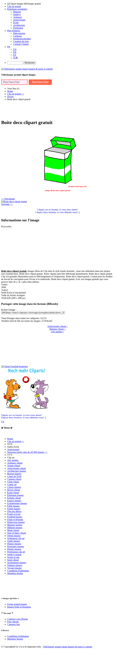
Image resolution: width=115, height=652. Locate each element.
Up (2, 421)
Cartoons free (13, 624)
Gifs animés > (57, 331)
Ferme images (13, 508)
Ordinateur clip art (15, 538)
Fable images (13, 506)
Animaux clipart (14, 463)
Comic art (11, 484)
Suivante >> (7, 204)
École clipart (13, 492)
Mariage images (14, 525)
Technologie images (16, 562)
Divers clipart (13, 490)
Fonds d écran (14, 514)
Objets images (14, 535)
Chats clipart (13, 482)
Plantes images (14, 549)
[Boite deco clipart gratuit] (14, 201)
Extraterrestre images (17, 503)
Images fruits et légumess (19, 607)
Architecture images (16, 471)
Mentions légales (15, 573)
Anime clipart (13, 465)
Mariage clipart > (57, 329)
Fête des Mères (14, 511)
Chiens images (14, 487)
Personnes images (15, 546)
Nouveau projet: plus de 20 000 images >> (27, 452)
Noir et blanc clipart (16, 533)
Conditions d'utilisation (18, 570)
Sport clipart (13, 560)
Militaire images (14, 527)
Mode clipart (13, 530)
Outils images (13, 541)
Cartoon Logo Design (17, 619)
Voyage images (14, 568)
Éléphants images (15, 495)
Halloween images (16, 522)
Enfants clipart (14, 498)
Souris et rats (13, 557)
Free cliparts (13, 621)
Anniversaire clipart (16, 468)
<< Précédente (8, 199)
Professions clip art (16, 552)
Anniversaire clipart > (57, 326)
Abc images (12, 460)
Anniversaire (13, 449)
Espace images (14, 500)
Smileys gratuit (14, 554)
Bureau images (14, 473)
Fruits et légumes (15, 519)
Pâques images (14, 543)
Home (10, 438)
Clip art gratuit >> (15, 441)
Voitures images (14, 565)
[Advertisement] (55, 110)
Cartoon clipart (14, 479)
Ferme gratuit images (17, 604)
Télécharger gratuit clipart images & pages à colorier (67, 646)
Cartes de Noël (14, 476)
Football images (14, 517)
